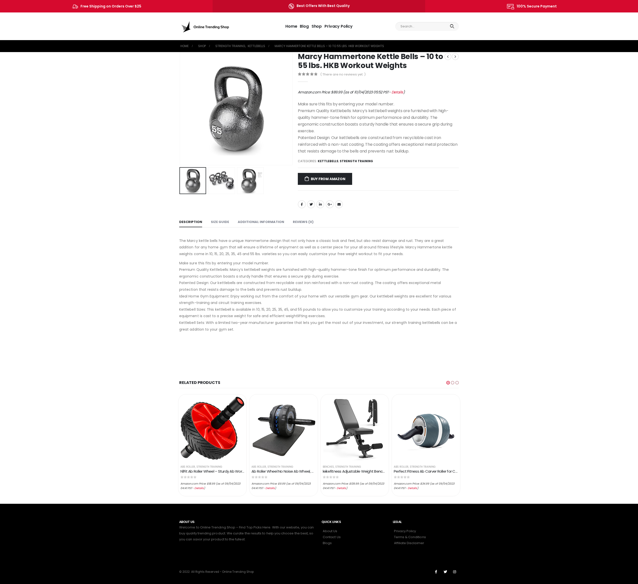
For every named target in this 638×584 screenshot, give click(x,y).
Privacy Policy (338, 26)
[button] (448, 383)
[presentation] (180, 108)
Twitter (311, 204)
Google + (330, 204)
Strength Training (356, 161)
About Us (330, 531)
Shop (317, 26)
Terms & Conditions (410, 537)
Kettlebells (328, 161)
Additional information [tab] (261, 221)
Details (397, 92)
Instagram (454, 572)
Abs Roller (187, 467)
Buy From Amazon (328, 178)
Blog (304, 26)
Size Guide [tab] (220, 221)
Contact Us (332, 537)
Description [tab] (190, 221)
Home (291, 26)
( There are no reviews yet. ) (343, 74)
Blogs (327, 543)
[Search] (452, 26)
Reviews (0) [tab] (303, 221)
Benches (328, 467)
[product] (212, 428)
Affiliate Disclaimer (409, 543)
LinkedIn (320, 204)
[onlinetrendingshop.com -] (205, 26)
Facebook (302, 204)
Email (339, 204)
